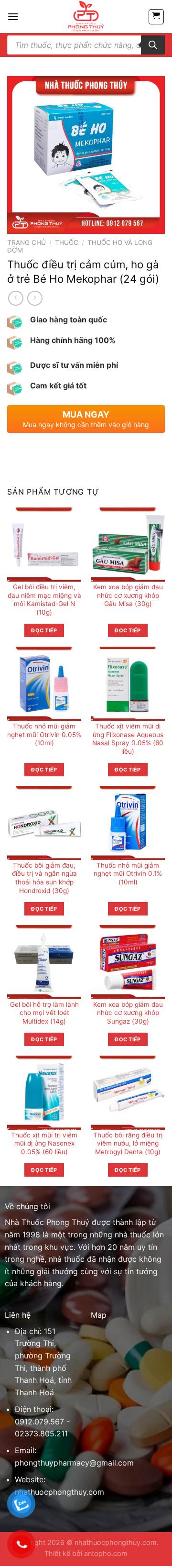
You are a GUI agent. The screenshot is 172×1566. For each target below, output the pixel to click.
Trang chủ (26, 242)
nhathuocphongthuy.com (59, 1492)
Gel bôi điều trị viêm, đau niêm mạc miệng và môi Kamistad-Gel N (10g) (44, 599)
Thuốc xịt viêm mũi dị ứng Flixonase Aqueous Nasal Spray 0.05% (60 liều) (127, 738)
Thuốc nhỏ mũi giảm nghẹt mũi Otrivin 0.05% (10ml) (44, 734)
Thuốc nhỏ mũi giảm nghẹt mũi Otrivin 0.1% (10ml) (128, 873)
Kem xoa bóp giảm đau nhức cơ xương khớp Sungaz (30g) (128, 1013)
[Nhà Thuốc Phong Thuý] (86, 16)
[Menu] (13, 16)
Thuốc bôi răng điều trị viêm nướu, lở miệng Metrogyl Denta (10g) (127, 1143)
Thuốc (66, 242)
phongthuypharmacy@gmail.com (74, 1462)
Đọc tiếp (44, 630)
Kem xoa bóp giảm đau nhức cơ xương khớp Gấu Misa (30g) (128, 595)
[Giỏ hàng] (156, 16)
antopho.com (106, 1553)
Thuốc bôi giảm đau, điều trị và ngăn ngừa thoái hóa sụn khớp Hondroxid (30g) (44, 877)
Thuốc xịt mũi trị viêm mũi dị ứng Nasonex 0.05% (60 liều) (44, 1143)
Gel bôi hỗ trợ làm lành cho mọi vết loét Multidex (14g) (44, 1013)
